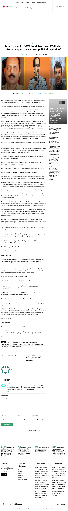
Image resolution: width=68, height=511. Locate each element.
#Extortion (25, 342)
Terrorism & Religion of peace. (10, 356)
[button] (33, 12)
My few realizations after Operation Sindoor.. (58, 493)
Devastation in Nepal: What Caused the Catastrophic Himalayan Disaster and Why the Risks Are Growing (55, 130)
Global (20, 446)
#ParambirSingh (28, 344)
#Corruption (16, 342)
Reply (9, 391)
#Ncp (20, 344)
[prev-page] (60, 102)
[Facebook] (2, 474)
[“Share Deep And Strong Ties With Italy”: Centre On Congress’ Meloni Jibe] (64, 160)
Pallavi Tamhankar (27, 54)
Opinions (34, 43)
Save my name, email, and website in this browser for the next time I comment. (23, 419)
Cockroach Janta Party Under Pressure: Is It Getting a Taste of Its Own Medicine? (54, 140)
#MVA (15, 344)
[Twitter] (5, 474)
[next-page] (63, 102)
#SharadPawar (39, 344)
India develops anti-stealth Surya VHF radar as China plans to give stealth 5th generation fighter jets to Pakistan (59, 484)
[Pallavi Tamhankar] (5, 370)
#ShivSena (5, 346)
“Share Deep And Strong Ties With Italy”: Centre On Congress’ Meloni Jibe (54, 161)
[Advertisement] (34, 26)
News (36, 446)
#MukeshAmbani (7, 344)
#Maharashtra (33, 342)
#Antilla (9, 342)
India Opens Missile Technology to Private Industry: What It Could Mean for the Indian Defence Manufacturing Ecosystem (57, 114)
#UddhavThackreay (15, 346)
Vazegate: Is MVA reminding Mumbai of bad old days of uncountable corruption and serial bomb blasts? (35, 358)
